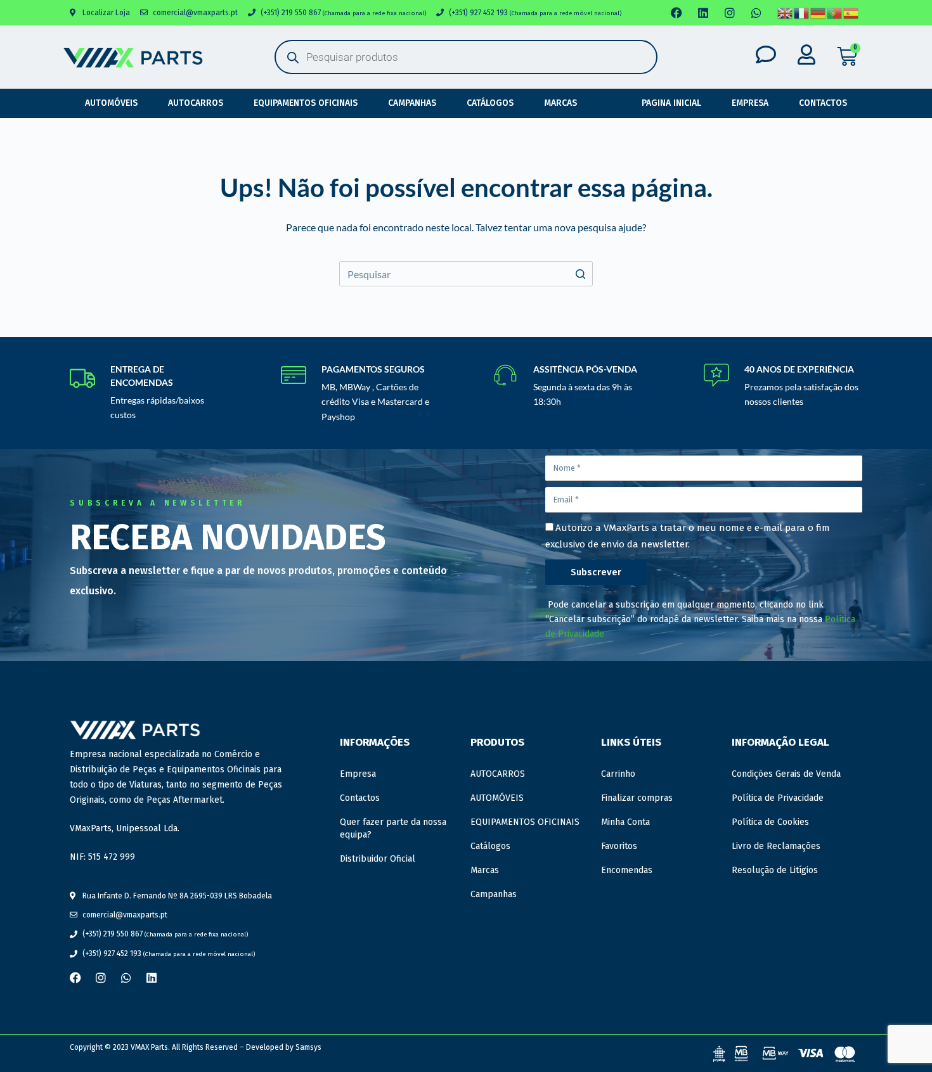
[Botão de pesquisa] (580, 273)
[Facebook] (676, 12)
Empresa (750, 103)
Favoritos (619, 846)
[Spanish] (851, 13)
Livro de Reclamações (776, 846)
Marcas (560, 103)
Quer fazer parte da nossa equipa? (393, 828)
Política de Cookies (770, 822)
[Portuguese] (835, 13)
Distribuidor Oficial (377, 858)
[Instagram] (729, 12)
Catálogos (490, 103)
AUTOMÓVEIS (111, 103)
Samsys (308, 1047)
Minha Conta (625, 822)
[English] (785, 13)
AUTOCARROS (195, 103)
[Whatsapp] (756, 12)
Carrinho (618, 774)
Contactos (823, 103)
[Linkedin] (703, 12)
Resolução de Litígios (775, 870)
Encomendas (626, 870)
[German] (818, 13)
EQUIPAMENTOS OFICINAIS (306, 103)
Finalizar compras (637, 798)
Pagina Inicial (671, 103)
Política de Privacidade (778, 798)
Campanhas (412, 103)
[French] (802, 13)
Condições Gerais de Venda (786, 774)
